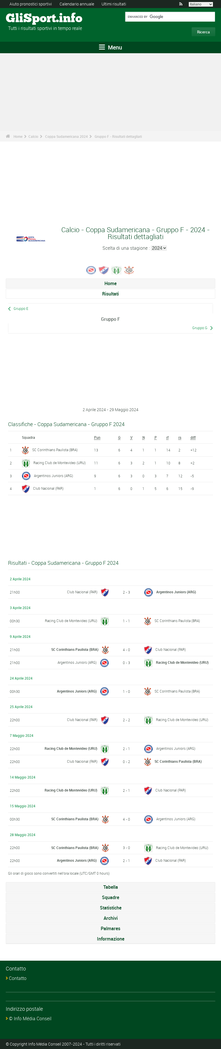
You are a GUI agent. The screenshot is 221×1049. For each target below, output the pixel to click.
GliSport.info (27, 19)
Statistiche (110, 908)
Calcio (33, 136)
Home (18, 136)
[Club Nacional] (103, 269)
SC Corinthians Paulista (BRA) (55, 449)
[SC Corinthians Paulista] (129, 269)
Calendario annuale (77, 4)
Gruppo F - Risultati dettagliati (118, 136)
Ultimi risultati (114, 4)
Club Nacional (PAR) (48, 488)
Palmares (110, 928)
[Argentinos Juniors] (91, 269)
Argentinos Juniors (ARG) (53, 475)
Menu (114, 47)
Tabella (110, 887)
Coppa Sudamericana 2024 (66, 136)
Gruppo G (199, 327)
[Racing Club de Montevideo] (116, 269)
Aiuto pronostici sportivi (30, 4)
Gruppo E (21, 308)
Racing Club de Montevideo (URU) (59, 462)
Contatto (17, 978)
